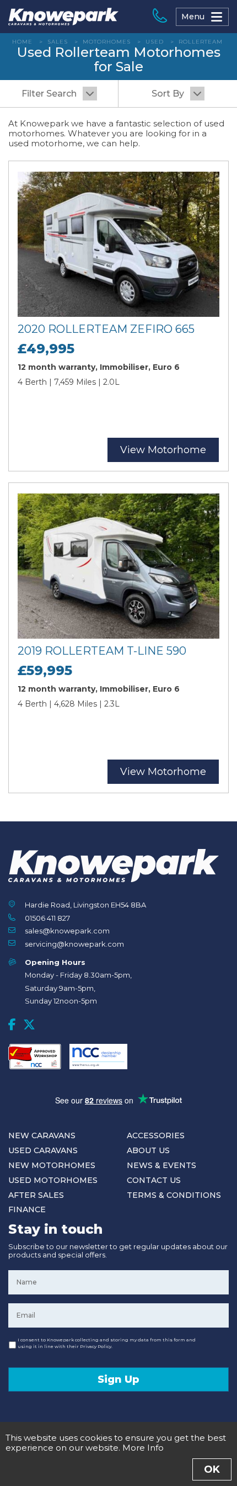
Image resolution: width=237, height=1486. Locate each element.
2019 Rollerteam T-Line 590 (102, 650)
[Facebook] (12, 1024)
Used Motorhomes (53, 1180)
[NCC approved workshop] (34, 1056)
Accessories (156, 1135)
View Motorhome (163, 450)
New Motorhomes (51, 1165)
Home (22, 41)
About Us (148, 1150)
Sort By (168, 93)
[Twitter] (29, 1024)
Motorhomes (107, 41)
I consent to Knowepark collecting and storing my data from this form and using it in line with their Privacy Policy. (107, 1343)
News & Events (161, 1165)
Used (155, 41)
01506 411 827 (47, 918)
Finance (27, 1209)
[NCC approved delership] (98, 1056)
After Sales (36, 1195)
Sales (57, 41)
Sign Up (118, 1379)
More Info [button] (143, 1447)
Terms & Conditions (174, 1195)
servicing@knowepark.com (74, 944)
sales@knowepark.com (67, 930)
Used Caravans (43, 1150)
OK (212, 1469)
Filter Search (49, 93)
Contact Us (154, 1180)
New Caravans (42, 1135)
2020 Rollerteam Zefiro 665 (106, 329)
